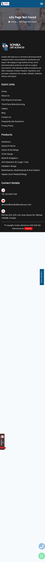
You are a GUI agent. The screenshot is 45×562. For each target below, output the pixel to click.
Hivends (28, 228)
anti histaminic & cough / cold (15, 162)
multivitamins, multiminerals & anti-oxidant (21, 170)
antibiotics (6, 141)
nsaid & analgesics (10, 158)
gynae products (8, 146)
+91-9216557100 (9, 194)
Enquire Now (41, 277)
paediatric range (9, 166)
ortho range (7, 154)
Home (13, 22)
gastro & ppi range (10, 150)
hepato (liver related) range (14, 174)
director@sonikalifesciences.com (16, 204)
